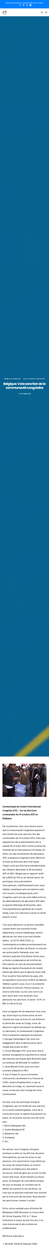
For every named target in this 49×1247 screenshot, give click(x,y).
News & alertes (12, 379)
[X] (20, 5)
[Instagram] (27, 5)
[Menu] (45, 12)
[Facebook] (23, 5)
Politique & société (34, 379)
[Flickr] (30, 5)
